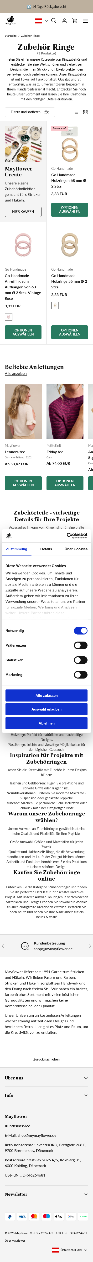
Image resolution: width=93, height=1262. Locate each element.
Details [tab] (46, 549)
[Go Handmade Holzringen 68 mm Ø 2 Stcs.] (69, 144)
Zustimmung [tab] (16, 549)
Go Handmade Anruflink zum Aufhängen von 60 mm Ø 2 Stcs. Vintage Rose (23, 286)
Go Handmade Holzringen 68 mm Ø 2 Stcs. (68, 180)
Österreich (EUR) (71, 1250)
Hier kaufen (23, 212)
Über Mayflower (15, 1240)
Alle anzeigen (16, 373)
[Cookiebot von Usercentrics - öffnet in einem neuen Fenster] (67, 536)
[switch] (81, 645)
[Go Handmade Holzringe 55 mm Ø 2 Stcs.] (69, 245)
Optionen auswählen (23, 483)
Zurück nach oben (46, 1059)
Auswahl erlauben (46, 709)
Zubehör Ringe (30, 35)
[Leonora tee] (23, 411)
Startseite (10, 35)
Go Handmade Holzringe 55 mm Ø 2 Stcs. (69, 281)
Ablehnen (47, 723)
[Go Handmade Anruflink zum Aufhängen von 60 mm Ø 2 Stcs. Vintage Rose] (23, 245)
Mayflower (22, 1233)
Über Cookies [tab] (76, 549)
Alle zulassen (47, 695)
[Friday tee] (64, 411)
